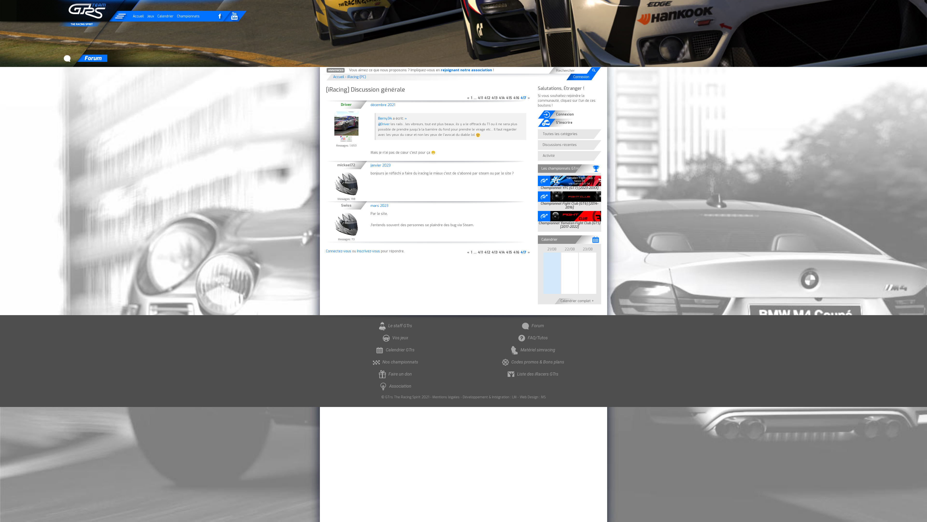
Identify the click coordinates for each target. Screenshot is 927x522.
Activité (549, 155)
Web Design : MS (533, 397)
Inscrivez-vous (368, 251)
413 (495, 98)
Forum (538, 325)
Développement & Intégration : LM (490, 397)
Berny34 (385, 118)
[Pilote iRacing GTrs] (343, 139)
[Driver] (346, 123)
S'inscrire (564, 122)
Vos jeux (400, 337)
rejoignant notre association (466, 70)
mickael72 (346, 165)
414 (502, 98)
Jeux (150, 16)
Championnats (188, 16)
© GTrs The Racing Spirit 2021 (405, 397)
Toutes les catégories (560, 134)
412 (487, 98)
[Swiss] (346, 224)
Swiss (346, 205)
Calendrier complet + (577, 301)
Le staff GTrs (400, 325)
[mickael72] (346, 184)
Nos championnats (400, 361)
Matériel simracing (537, 349)
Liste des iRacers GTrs (537, 374)
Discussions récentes (560, 145)
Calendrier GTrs (400, 349)
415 (509, 98)
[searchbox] (570, 70)
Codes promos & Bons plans (537, 361)
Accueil (138, 16)
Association (400, 386)
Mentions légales (446, 397)
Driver (346, 104)
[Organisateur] (349, 139)
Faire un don (400, 374)
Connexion (581, 77)
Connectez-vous (338, 251)
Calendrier (165, 16)
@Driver (384, 124)
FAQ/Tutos (538, 337)
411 (480, 98)
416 (516, 98)
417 (523, 98)
